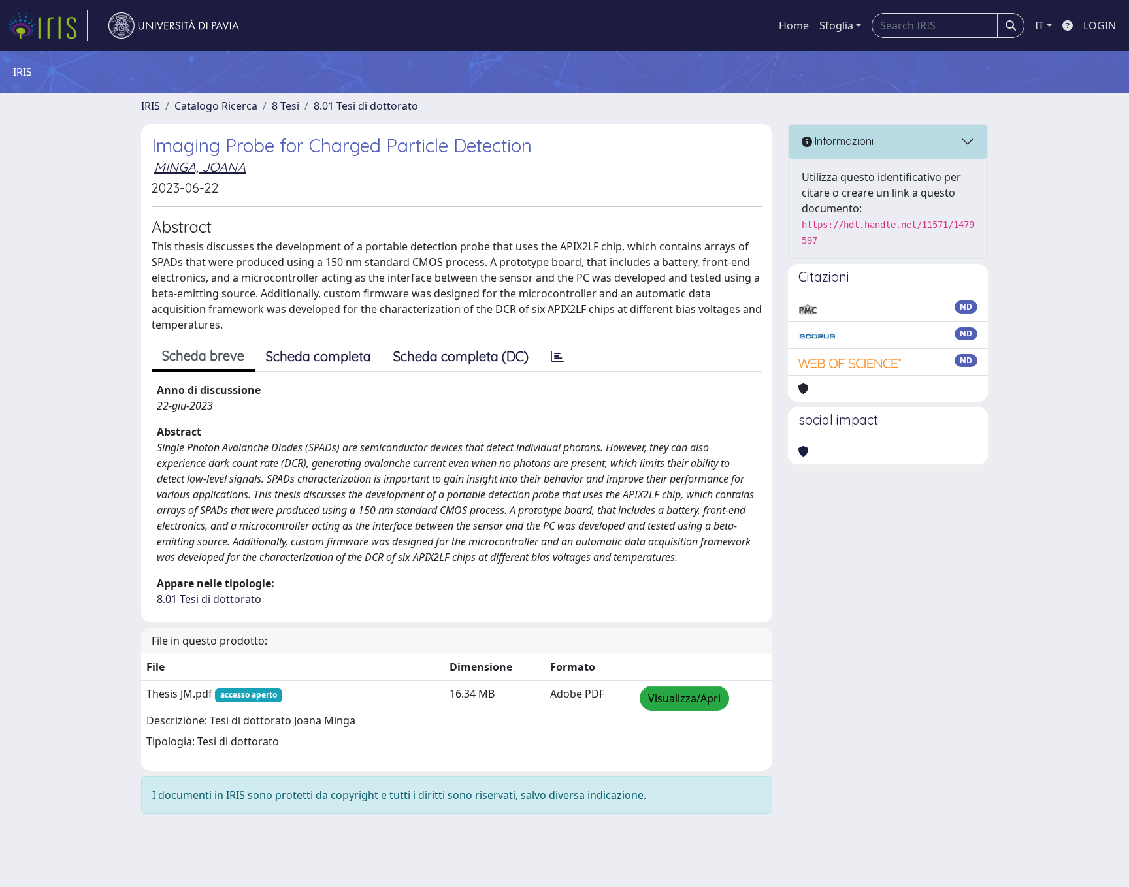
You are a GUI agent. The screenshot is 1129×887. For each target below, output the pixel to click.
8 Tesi (285, 106)
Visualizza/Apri (684, 698)
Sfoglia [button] (836, 25)
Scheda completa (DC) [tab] (461, 356)
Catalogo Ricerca (215, 106)
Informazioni (843, 141)
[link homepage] (48, 25)
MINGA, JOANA (200, 167)
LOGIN (1099, 25)
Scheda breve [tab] (203, 355)
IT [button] (1039, 25)
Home (794, 25)
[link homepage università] (174, 25)
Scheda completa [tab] (318, 356)
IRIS (150, 106)
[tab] (557, 356)
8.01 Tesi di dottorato (366, 106)
